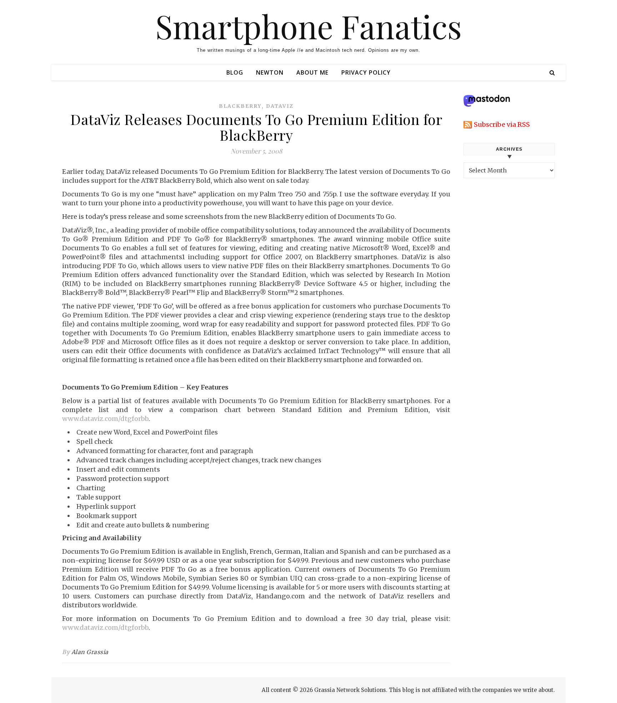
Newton (270, 72)
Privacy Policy (366, 72)
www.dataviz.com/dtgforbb (105, 419)
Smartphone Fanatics (308, 26)
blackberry (240, 106)
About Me (312, 72)
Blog (234, 72)
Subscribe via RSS (502, 124)
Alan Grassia (90, 652)
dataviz (280, 106)
